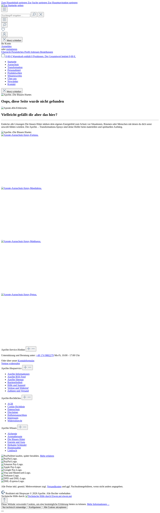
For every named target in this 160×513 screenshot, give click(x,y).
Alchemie (12, 433)
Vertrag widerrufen (10, 363)
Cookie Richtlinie (16, 406)
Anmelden (6, 46)
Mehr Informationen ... (98, 504)
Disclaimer (13, 412)
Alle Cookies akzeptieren (55, 507)
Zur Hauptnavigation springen (63, 2)
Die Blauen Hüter (16, 439)
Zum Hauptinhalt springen (14, 2)
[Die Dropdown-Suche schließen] (41, 14)
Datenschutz (14, 409)
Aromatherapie (15, 436)
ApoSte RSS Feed (17, 376)
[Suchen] (34, 14)
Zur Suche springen (38, 2)
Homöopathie (14, 447)
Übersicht (6, 52)
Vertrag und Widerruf (18, 388)
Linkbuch (12, 450)
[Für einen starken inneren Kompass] (80, 160)
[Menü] (4, 9)
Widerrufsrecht (15, 420)
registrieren (11, 49)
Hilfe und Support (16, 385)
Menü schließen (14, 40)
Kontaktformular (26, 360)
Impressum (13, 418)
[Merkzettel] (3, 30)
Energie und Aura (16, 442)
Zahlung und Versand (18, 390)
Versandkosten (54, 486)
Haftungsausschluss (17, 415)
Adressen (35, 52)
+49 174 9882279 (45, 355)
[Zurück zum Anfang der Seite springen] (4, 500)
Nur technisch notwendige (14, 507)
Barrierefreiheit (15, 382)
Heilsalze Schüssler (17, 445)
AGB (10, 403)
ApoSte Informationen (19, 374)
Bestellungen (46, 52)
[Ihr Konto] (4, 34)
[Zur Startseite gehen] (12, 5)
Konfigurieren (35, 507)
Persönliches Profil (20, 52)
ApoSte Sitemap (16, 379)
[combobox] (15, 15)
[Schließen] (2, 511)
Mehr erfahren (47, 456)
